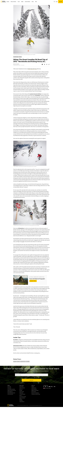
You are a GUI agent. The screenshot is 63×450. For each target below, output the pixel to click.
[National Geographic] (3, 1)
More (36, 1)
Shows (33, 1)
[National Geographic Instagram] (43, 386)
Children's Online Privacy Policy (12, 390)
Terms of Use (9, 386)
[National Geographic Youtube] (49, 386)
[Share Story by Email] (46, 64)
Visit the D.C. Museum (22, 394)
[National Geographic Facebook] (45, 386)
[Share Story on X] (44, 64)
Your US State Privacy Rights (11, 389)
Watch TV (21, 395)
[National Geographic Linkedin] (51, 386)
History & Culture (13, 1)
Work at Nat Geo (34, 391)
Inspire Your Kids (22, 391)
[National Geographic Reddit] (54, 386)
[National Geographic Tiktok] (52, 386)
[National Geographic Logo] (11, 405)
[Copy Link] (49, 64)
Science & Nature (27, 1)
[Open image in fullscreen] (48, 142)
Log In (57, 1)
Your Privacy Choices (10, 394)
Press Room (21, 400)
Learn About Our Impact (23, 396)
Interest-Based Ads (10, 391)
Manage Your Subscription (35, 390)
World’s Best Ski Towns (32, 68)
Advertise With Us (22, 401)
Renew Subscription (34, 389)
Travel (19, 1)
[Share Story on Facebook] (42, 64)
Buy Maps (21, 390)
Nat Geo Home (21, 386)
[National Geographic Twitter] (47, 386)
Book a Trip (21, 389)
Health (22, 1)
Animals (8, 1)
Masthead (21, 399)
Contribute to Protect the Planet (36, 394)
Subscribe (33, 386)
